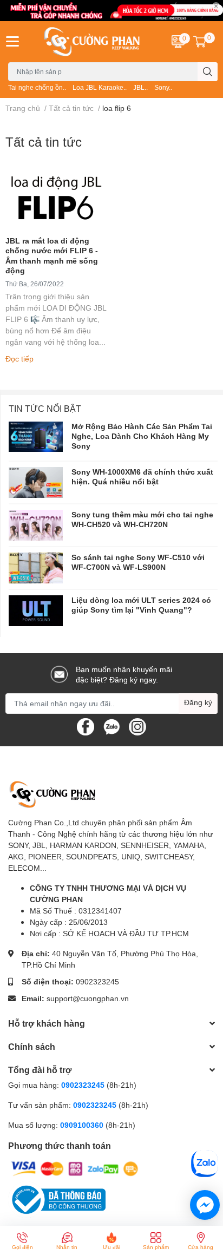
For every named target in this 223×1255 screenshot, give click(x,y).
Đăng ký (198, 702)
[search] (208, 71)
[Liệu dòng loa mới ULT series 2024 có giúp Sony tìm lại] (36, 610)
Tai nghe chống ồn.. (37, 87)
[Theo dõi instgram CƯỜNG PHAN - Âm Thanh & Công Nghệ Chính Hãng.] (137, 725)
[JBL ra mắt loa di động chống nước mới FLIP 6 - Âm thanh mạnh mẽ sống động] (55, 198)
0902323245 (97, 981)
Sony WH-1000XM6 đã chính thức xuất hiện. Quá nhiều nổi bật (142, 476)
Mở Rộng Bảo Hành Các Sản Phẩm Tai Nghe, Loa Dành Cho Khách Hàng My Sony (141, 436)
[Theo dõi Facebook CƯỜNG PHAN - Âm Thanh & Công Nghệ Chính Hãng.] (85, 725)
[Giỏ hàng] (199, 41)
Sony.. (163, 87)
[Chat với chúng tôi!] (205, 1205)
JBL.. (140, 87)
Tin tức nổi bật (45, 408)
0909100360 (83, 1124)
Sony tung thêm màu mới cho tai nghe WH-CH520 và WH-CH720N (142, 519)
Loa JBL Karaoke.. (100, 87)
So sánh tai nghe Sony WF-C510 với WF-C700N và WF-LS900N (138, 562)
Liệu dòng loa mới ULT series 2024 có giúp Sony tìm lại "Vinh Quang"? (141, 604)
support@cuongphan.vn (88, 998)
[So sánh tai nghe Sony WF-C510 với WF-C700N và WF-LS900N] (36, 568)
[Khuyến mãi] (111, 10)
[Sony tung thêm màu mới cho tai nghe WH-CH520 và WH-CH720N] (36, 525)
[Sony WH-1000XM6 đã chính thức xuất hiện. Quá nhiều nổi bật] (36, 482)
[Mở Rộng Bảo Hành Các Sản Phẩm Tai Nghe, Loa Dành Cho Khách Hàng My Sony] (36, 437)
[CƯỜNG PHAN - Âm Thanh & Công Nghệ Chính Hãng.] (93, 42)
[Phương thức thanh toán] (74, 1168)
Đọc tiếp (19, 358)
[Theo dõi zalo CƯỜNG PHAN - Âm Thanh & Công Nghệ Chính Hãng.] (111, 725)
